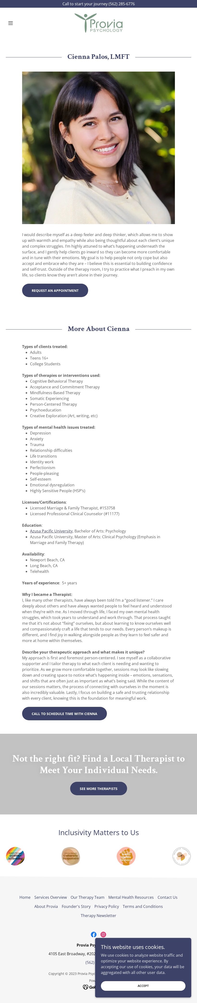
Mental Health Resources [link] (131, 897)
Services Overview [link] (50, 897)
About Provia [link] (46, 906)
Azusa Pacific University (51, 531)
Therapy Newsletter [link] (98, 915)
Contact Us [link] (168, 897)
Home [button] (25, 897)
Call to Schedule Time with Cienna (64, 713)
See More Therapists (98, 788)
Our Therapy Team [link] (88, 897)
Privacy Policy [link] (106, 906)
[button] (20, 23)
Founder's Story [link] (76, 906)
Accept (143, 986)
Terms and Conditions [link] (143, 906)
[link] (98, 23)
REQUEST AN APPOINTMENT (55, 290)
